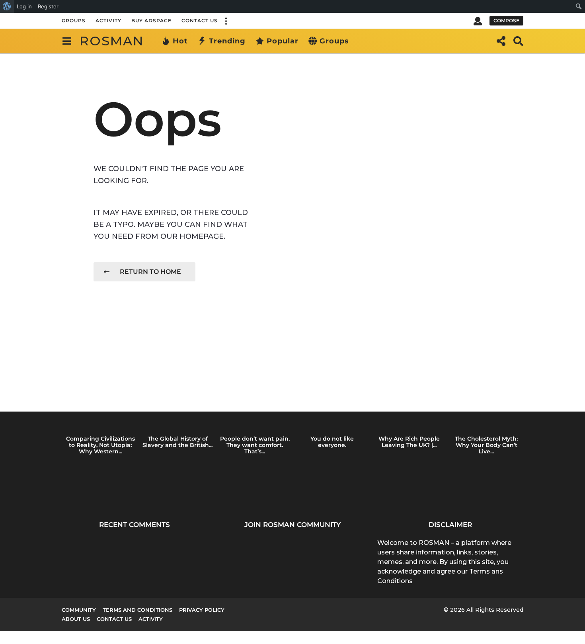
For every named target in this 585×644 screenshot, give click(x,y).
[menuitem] (7, 6)
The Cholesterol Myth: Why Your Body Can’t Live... (486, 445)
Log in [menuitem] (24, 6)
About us (76, 619)
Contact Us (199, 20)
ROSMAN (112, 41)
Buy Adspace (151, 20)
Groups (74, 20)
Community (79, 610)
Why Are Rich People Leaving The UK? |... (409, 442)
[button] (226, 21)
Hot (180, 41)
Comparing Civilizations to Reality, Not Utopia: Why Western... (100, 445)
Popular (282, 41)
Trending (227, 41)
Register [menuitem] (48, 6)
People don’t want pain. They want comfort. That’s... (255, 445)
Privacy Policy (201, 610)
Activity (108, 20)
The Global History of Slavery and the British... (177, 442)
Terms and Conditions (137, 610)
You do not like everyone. (332, 442)
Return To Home (150, 271)
